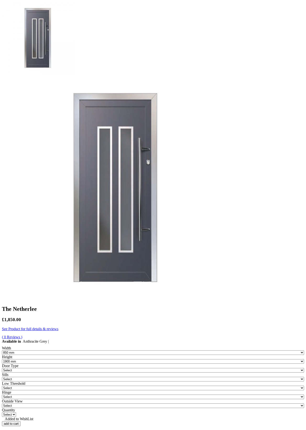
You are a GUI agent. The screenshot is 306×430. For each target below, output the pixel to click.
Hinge (6, 392)
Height (7, 357)
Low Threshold (13, 383)
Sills (5, 375)
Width (6, 348)
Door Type (10, 366)
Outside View (12, 401)
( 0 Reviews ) (12, 337)
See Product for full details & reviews (30, 329)
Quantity (8, 410)
